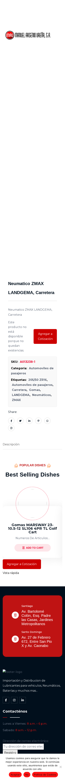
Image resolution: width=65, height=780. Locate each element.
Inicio (58, 10)
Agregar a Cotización (45, 336)
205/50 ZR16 (37, 380)
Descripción (11, 444)
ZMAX (16, 400)
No (27, 774)
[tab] (32, 444)
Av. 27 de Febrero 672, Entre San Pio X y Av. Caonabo (36, 641)
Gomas (34, 390)
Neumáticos (41, 395)
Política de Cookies (45, 774)
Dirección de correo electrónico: (26, 741)
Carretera (19, 390)
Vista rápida (11, 573)
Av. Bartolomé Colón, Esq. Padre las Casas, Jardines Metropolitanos (37, 617)
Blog (58, 47)
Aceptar (15, 774)
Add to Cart (35, 547)
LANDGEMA (21, 395)
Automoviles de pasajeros (32, 385)
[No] (60, 767)
